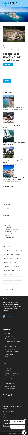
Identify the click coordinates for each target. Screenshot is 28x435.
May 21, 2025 (5, 146)
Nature (18, 270)
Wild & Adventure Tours (11, 239)
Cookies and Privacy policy (12, 341)
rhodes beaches (7, 282)
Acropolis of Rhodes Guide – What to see (13, 57)
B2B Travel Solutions (10, 346)
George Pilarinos (13, 49)
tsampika (14, 289)
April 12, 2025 (5, 164)
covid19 (18, 254)
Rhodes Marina (9, 354)
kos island (18, 266)
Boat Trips (8, 227)
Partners (7, 344)
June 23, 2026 (6, 111)
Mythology (5, 197)
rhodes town (18, 282)
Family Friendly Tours (10, 231)
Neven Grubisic (11, 146)
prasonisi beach (17, 278)
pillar (18, 274)
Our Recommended (8, 274)
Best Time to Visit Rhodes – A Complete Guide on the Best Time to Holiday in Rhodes (13, 160)
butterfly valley (7, 250)
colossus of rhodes (8, 254)
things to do (7, 285)
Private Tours (8, 226)
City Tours (8, 235)
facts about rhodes (8, 258)
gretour (10, 111)
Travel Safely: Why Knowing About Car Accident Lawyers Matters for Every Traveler (13, 125)
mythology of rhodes (9, 270)
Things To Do (6, 208)
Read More (8, 64)
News (4, 201)
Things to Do (8, 333)
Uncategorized (6, 215)
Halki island (6, 262)
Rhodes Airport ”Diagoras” (12, 351)
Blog (18, 49)
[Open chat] (24, 432)
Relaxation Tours (9, 237)
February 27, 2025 (6, 181)
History (14, 262)
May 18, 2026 (5, 129)
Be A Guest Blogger (10, 349)
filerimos (19, 258)
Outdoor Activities (10, 241)
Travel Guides (8, 51)
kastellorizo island (8, 266)
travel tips (6, 289)
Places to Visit (6, 204)
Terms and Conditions (11, 339)
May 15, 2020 (6, 49)
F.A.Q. (6, 357)
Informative (6, 194)
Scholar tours (9, 233)
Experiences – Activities (11, 229)
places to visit (7, 278)
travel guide (16, 285)
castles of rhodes (19, 250)
